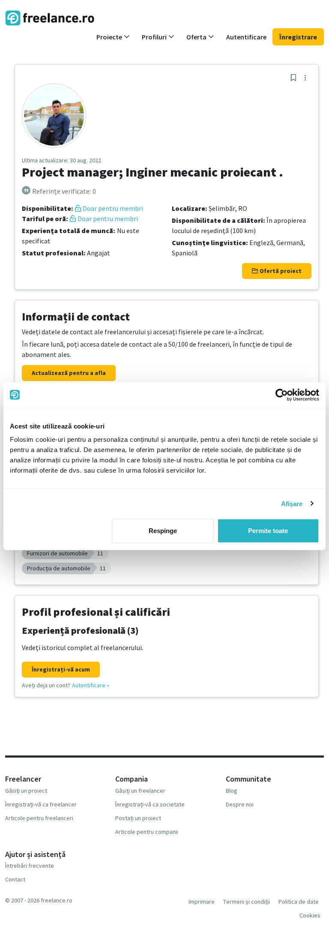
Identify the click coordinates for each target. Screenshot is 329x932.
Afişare (292, 503)
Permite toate (268, 530)
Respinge (163, 530)
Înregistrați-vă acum (61, 669)
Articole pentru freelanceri (39, 818)
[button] (113, 36)
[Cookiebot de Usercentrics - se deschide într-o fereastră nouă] (281, 394)
